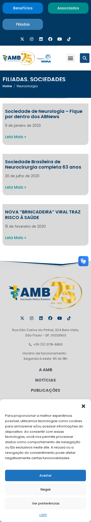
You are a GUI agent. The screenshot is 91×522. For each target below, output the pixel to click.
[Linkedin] (41, 39)
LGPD (43, 515)
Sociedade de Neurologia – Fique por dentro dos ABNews (43, 114)
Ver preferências (45, 503)
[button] (83, 405)
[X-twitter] (22, 39)
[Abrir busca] (84, 58)
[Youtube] (60, 39)
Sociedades (47, 79)
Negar (45, 489)
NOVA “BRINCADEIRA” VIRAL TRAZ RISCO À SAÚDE (43, 215)
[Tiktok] (69, 39)
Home (7, 86)
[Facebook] (50, 39)
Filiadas (15, 79)
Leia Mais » (15, 136)
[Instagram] (32, 39)
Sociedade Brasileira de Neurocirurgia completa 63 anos (43, 164)
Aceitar (45, 475)
